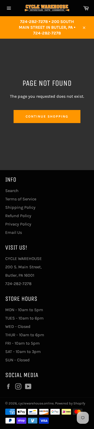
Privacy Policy (18, 224)
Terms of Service (20, 198)
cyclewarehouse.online (36, 403)
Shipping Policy (20, 207)
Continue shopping (47, 116)
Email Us (13, 232)
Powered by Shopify (70, 403)
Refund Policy (18, 215)
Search (12, 190)
